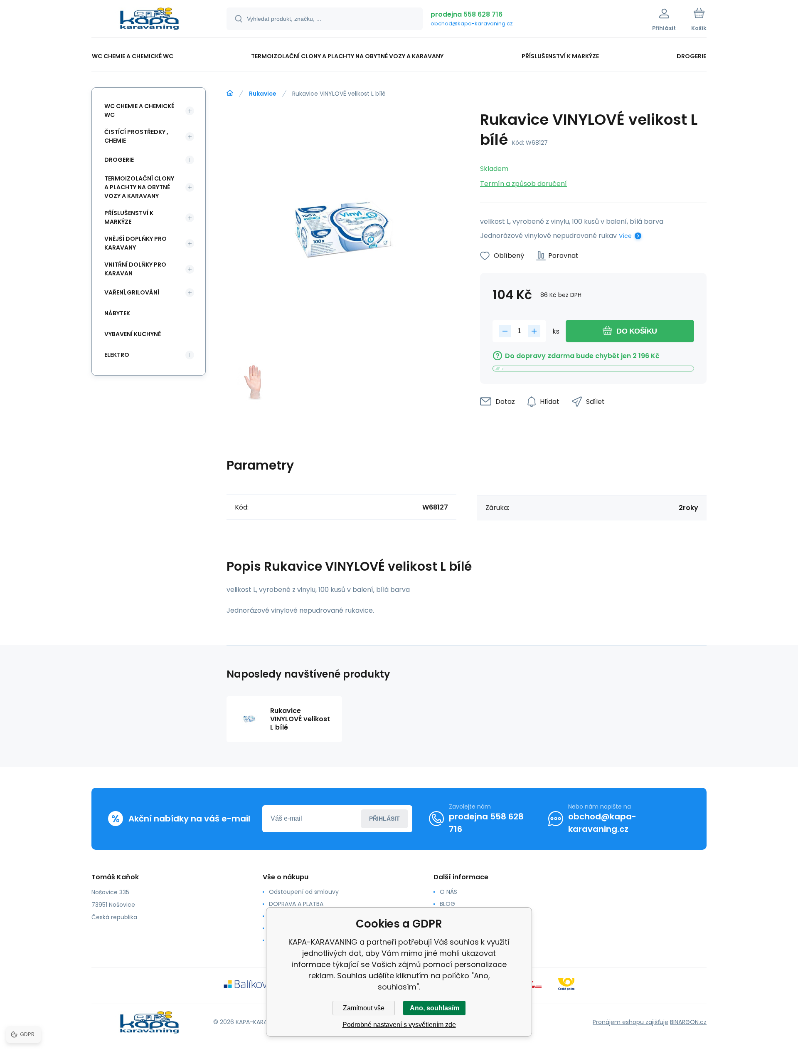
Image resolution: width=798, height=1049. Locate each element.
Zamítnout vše (363, 1008)
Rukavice (262, 93)
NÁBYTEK (117, 313)
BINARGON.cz (688, 1022)
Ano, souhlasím (434, 1008)
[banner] (148, 19)
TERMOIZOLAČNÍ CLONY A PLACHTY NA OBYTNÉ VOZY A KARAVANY (139, 187)
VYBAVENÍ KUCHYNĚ (132, 334)
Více (625, 236)
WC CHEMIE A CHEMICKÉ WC (139, 110)
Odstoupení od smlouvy (304, 892)
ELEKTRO (116, 355)
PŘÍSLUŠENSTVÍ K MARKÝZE (128, 217)
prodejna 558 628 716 (466, 14)
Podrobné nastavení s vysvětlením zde (399, 1024)
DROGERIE (119, 160)
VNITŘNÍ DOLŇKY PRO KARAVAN (135, 268)
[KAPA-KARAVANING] (230, 93)
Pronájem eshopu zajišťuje (630, 1022)
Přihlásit (384, 818)
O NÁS (448, 892)
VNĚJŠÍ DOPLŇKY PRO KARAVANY (135, 243)
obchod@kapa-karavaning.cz (472, 23)
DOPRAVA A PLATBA (296, 904)
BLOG (447, 904)
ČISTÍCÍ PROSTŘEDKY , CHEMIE (136, 136)
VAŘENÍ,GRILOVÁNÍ (131, 292)
